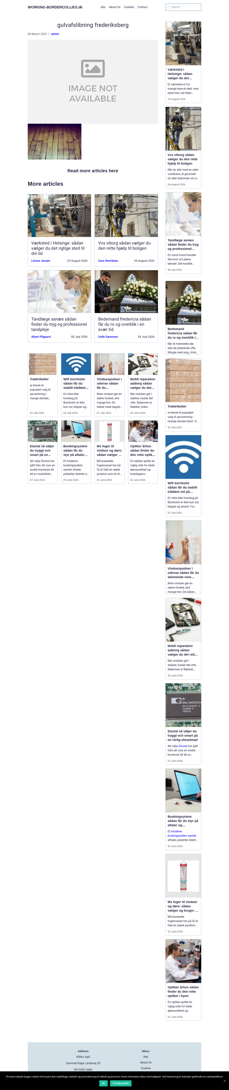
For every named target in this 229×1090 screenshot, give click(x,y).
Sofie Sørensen (108, 336)
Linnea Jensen (40, 260)
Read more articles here (92, 170)
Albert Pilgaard (41, 336)
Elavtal (183, 746)
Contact (142, 7)
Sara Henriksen (108, 260)
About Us (114, 7)
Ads (103, 7)
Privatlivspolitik (121, 1083)
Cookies (129, 7)
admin (55, 34)
